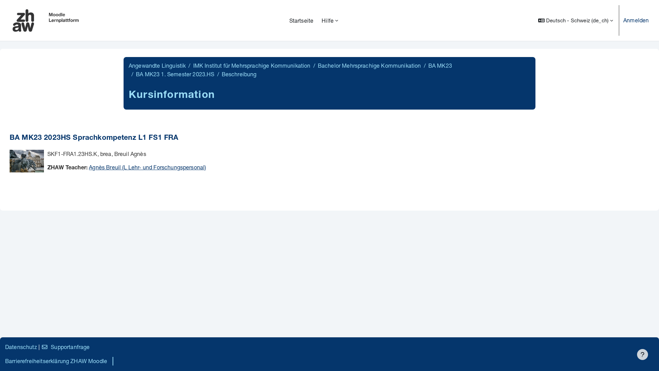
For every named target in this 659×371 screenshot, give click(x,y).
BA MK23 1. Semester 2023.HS (175, 74)
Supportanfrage (70, 347)
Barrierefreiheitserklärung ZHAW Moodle (56, 361)
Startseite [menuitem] (301, 20)
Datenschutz (21, 347)
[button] (575, 20)
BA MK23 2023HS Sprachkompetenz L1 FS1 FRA (94, 138)
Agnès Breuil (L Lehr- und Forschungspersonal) (147, 167)
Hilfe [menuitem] (328, 20)
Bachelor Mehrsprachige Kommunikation (369, 65)
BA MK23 (440, 65)
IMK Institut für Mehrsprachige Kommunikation (252, 65)
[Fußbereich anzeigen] (642, 354)
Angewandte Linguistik (157, 65)
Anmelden (636, 20)
